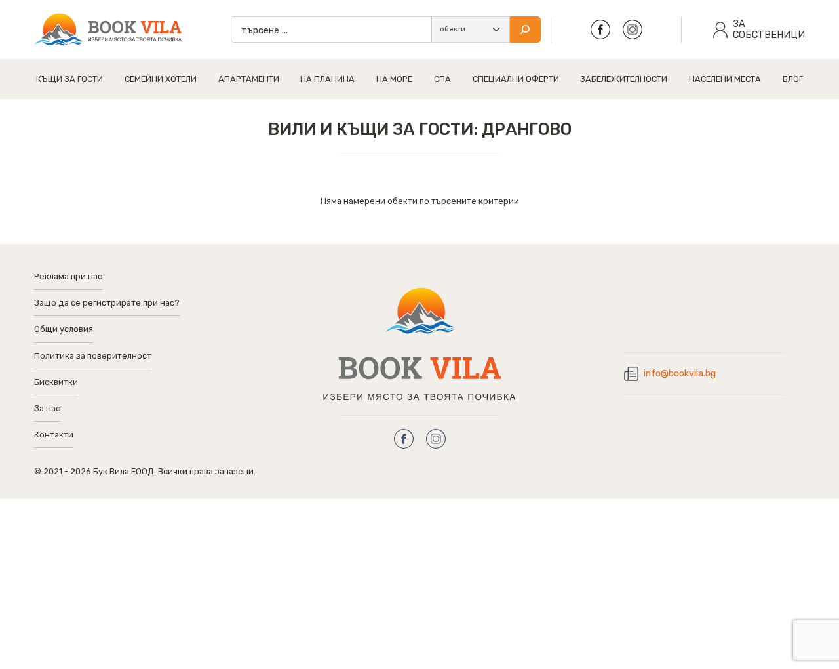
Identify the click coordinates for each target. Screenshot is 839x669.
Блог (793, 79)
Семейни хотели (161, 79)
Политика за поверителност (92, 356)
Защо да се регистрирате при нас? (107, 303)
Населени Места (725, 79)
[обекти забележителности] (470, 29)
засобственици (769, 29)
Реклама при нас (68, 276)
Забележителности (623, 79)
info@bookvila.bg (680, 373)
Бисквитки (56, 382)
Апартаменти (248, 79)
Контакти (53, 434)
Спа (442, 79)
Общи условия (63, 329)
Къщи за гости (69, 79)
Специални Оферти (516, 79)
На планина (327, 79)
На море (394, 79)
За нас (47, 408)
